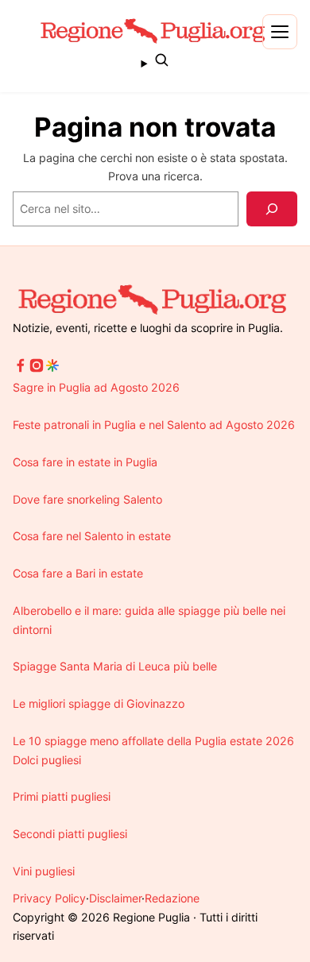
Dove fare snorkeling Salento (87, 499)
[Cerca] (271, 208)
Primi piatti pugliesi (61, 796)
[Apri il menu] (279, 31)
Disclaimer (115, 898)
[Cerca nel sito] (155, 62)
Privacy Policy (49, 898)
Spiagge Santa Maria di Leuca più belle (115, 666)
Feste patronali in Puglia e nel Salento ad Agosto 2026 (154, 424)
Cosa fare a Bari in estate (78, 573)
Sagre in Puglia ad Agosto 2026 (96, 387)
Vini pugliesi (44, 871)
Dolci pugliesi (47, 760)
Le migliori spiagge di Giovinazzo (98, 703)
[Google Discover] (52, 369)
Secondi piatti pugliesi (70, 833)
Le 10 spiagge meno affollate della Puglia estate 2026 (153, 741)
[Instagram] (37, 369)
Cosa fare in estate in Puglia (85, 462)
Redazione (172, 898)
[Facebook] (21, 369)
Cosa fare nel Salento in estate (92, 536)
